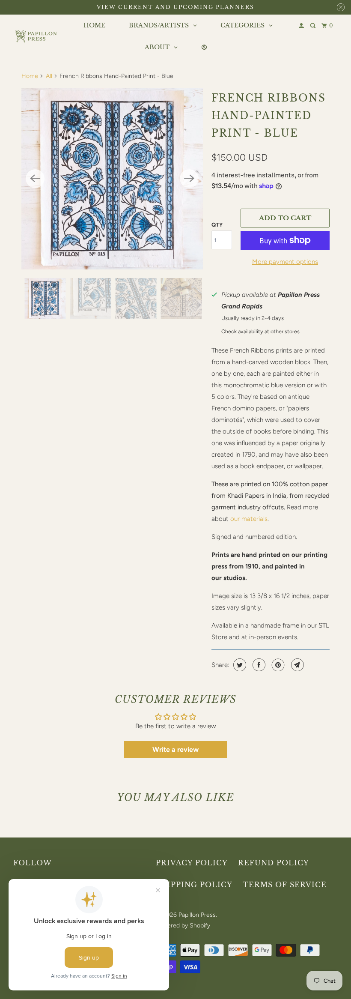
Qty (217, 224)
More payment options (285, 262)
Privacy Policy (192, 862)
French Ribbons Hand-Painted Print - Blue (268, 116)
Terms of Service (285, 884)
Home (29, 76)
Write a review (175, 749)
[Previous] (35, 178)
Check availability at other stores (260, 331)
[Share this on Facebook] (257, 664)
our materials (249, 519)
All (49, 76)
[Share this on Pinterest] (277, 664)
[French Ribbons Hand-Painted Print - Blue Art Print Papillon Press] (112, 178)
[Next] (189, 178)
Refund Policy (273, 862)
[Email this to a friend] (296, 664)
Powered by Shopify (183, 925)
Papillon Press (197, 914)
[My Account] (302, 26)
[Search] (313, 26)
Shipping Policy (194, 884)
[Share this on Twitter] (238, 664)
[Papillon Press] (36, 36)
